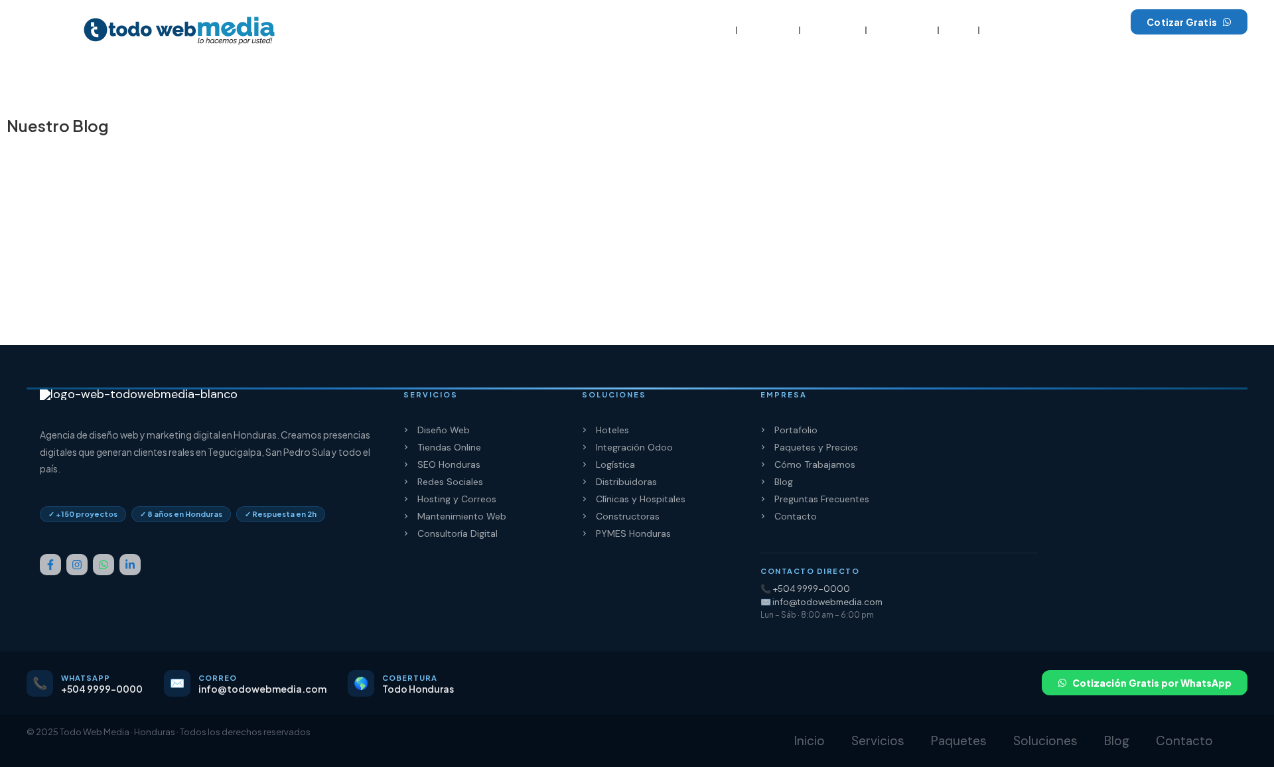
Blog (958, 30)
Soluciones (902, 30)
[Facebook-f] (50, 564)
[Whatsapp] (103, 564)
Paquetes (833, 30)
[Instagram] (77, 564)
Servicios (768, 30)
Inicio (714, 30)
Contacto (1012, 30)
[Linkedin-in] (130, 564)
